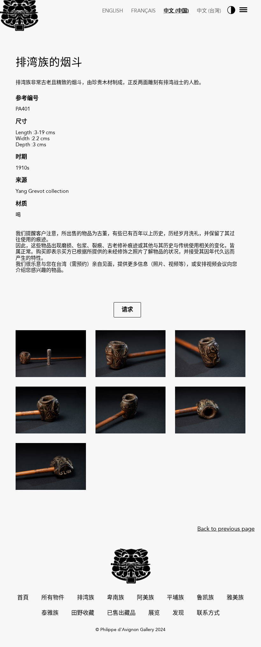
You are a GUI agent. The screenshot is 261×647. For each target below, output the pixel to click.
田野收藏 (82, 613)
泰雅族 (50, 613)
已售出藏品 (121, 613)
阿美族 (145, 598)
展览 (154, 613)
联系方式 (208, 613)
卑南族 (115, 598)
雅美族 (235, 598)
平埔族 (175, 598)
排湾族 (85, 598)
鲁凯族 (205, 598)
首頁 (23, 598)
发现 (178, 613)
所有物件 (52, 598)
